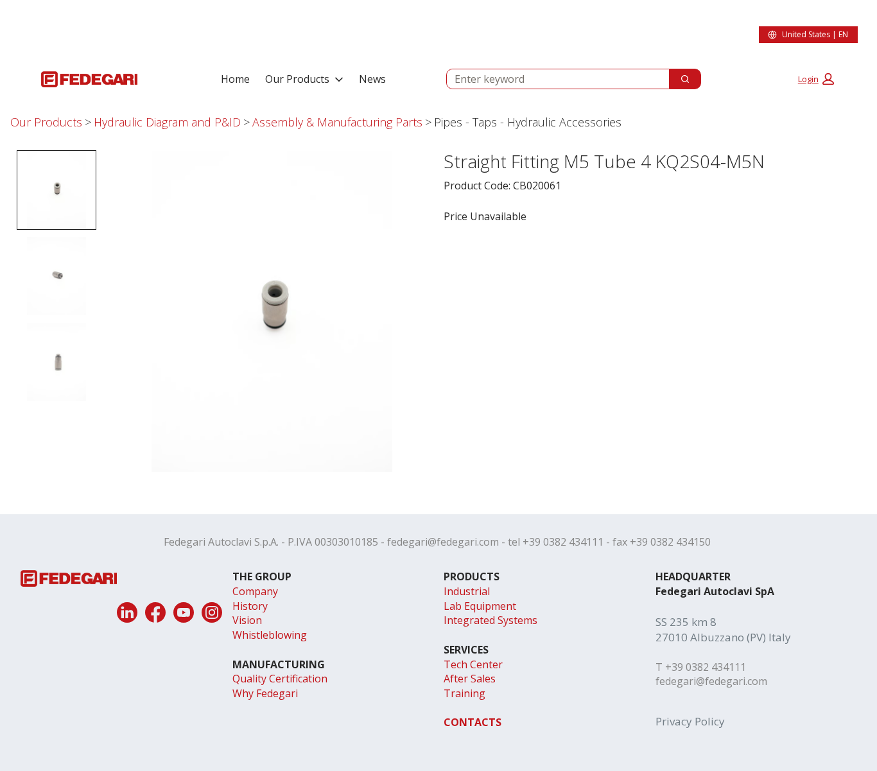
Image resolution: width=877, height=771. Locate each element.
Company (255, 591)
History (250, 606)
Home (235, 79)
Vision (247, 620)
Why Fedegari (265, 693)
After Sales (470, 678)
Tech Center (473, 664)
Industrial (467, 591)
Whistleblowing (269, 635)
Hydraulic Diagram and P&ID (167, 122)
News (372, 79)
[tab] (56, 190)
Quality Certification (279, 678)
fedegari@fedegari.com (443, 542)
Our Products (297, 79)
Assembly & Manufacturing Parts (337, 122)
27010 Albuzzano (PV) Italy (723, 637)
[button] (816, 79)
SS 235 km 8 (686, 621)
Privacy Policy (690, 721)
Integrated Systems (490, 620)
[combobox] (553, 79)
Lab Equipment (480, 606)
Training (464, 693)
